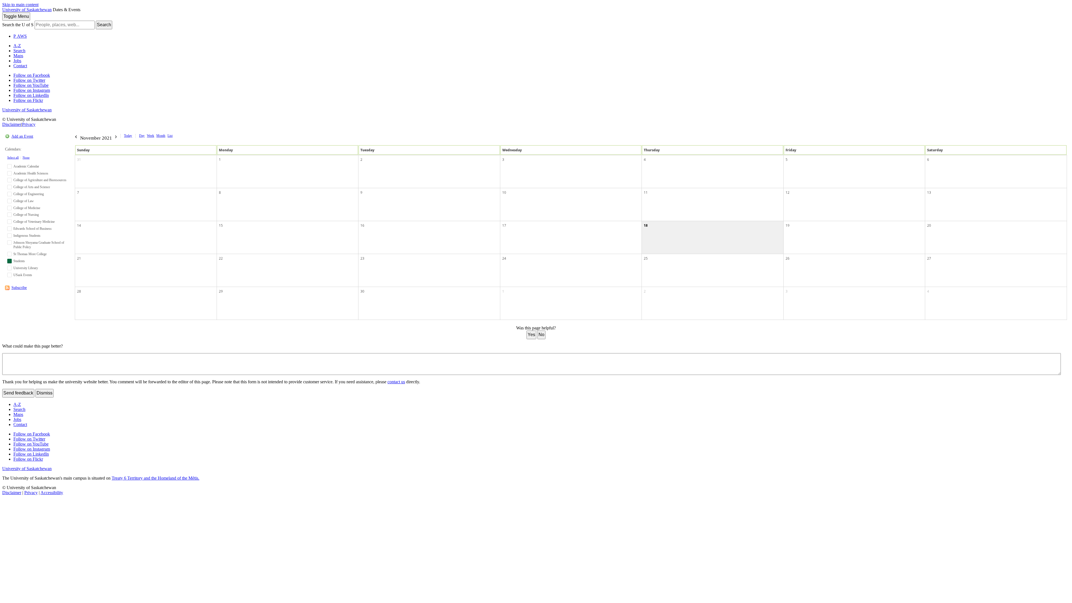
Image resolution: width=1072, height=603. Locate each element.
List (170, 135)
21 (79, 258)
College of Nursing (26, 215)
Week (150, 135)
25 (646, 258)
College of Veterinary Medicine (34, 222)
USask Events (22, 275)
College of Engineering (28, 194)
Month (160, 135)
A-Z (17, 45)
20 (929, 225)
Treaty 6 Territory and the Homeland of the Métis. (155, 478)
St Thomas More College (30, 254)
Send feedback (18, 393)
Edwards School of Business (32, 229)
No (541, 334)
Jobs (17, 60)
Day (142, 135)
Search (104, 24)
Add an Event (22, 136)
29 (221, 291)
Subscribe (19, 288)
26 (787, 258)
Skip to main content (20, 4)
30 (362, 291)
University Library (25, 268)
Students (19, 261)
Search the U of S (18, 24)
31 (79, 159)
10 (504, 192)
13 (929, 192)
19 (787, 225)
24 (504, 258)
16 (362, 225)
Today (128, 135)
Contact (20, 65)
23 (362, 258)
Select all (13, 157)
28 (79, 291)
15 (221, 225)
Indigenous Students (26, 236)
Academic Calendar (26, 166)
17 (504, 225)
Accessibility (51, 492)
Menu (16, 16)
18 (646, 225)
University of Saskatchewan (27, 9)
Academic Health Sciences (30, 173)
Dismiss (44, 393)
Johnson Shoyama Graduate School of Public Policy (38, 245)
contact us (396, 381)
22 (221, 258)
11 (646, 192)
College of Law (23, 201)
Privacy (28, 124)
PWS (20, 36)
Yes (531, 334)
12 (787, 192)
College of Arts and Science (31, 187)
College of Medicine (26, 208)
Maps (18, 55)
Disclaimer (11, 124)
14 (79, 225)
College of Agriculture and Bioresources (39, 180)
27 (929, 258)
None (26, 157)
